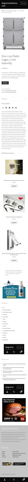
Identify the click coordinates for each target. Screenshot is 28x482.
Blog (3, 453)
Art (3, 307)
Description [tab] (4, 99)
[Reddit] (16, 107)
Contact (4, 456)
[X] (3, 107)
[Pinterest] (12, 107)
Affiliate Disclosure (16, 455)
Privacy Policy (15, 451)
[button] (24, 18)
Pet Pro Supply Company (12, 10)
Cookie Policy (15, 456)
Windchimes (5, 339)
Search (14, 479)
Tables (4, 335)
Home (4, 10)
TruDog (4, 337)
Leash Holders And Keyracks (9, 330)
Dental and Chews (7, 309)
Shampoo (5, 332)
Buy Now (5, 83)
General (4, 321)
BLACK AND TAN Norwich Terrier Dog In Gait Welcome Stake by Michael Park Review (14, 379)
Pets (5, 92)
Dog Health (5, 316)
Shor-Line (14, 92)
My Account (4, 479)
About (3, 455)
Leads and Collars (7, 328)
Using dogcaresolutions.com (19, 453)
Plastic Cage (9, 92)
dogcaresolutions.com (10, 4)
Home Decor (5, 323)
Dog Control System (7, 312)
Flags (4, 319)
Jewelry (4, 326)
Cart (21, 478)
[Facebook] (6, 107)
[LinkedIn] (9, 107)
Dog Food (5, 314)
